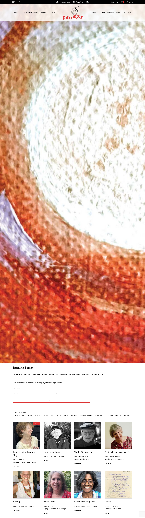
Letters (108, 501)
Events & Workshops (30, 12)
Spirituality (100, 415)
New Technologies (52, 452)
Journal (102, 12)
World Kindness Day (83, 452)
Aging (17, 415)
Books (93, 12)
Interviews (48, 415)
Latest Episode (62, 415)
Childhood (27, 415)
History (37, 415)
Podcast (110, 12)
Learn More (86, 2)
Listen (16, 467)
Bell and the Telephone (84, 501)
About (16, 12)
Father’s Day (49, 501)
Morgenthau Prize (123, 12)
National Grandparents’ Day (118, 452)
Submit (43, 12)
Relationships (86, 415)
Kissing (16, 501)
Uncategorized (114, 415)
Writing (127, 415)
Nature (74, 415)
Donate (52, 12)
